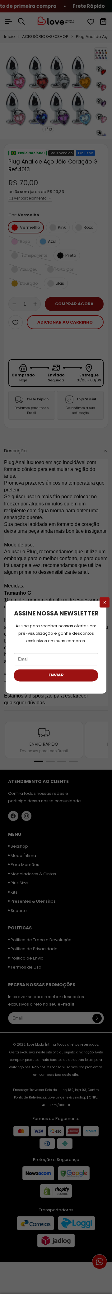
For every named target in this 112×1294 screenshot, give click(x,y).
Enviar (56, 675)
